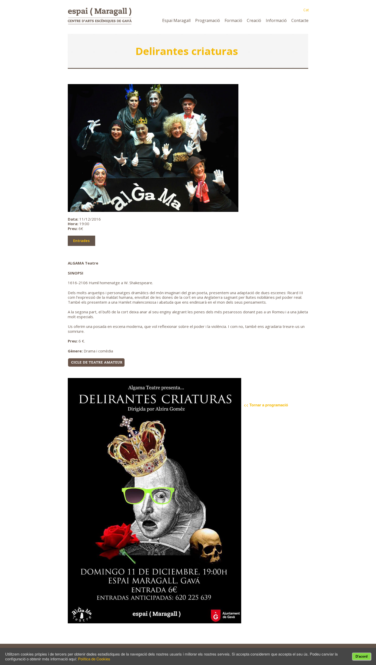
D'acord (362, 656)
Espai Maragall (176, 20)
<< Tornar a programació (266, 405)
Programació (207, 20)
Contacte (299, 20)
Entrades (81, 240)
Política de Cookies (94, 658)
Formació (233, 20)
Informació (276, 20)
